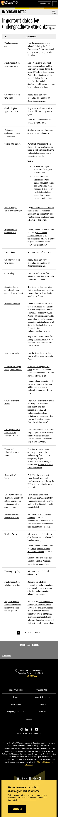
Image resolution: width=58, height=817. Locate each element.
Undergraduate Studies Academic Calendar (39, 550)
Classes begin (10, 273)
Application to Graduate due (10, 231)
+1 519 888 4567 (31, 676)
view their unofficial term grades (40, 110)
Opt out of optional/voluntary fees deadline (12, 133)
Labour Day (9, 252)
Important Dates (29, 645)
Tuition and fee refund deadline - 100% (11, 452)
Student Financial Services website (40, 466)
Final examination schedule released (12, 516)
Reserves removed (12, 303)
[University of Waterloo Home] (9, 3)
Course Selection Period (41, 400)
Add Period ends (11, 352)
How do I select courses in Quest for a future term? (39, 420)
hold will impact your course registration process (40, 386)
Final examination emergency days (12, 64)
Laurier (31, 273)
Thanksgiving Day (12, 571)
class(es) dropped (37, 481)
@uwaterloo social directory (29, 733)
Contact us (6, 655)
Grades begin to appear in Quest (11, 110)
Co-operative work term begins (12, 261)
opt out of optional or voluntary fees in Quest (40, 131)
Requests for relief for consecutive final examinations (40, 583)
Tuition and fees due (12, 143)
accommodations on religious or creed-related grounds (40, 604)
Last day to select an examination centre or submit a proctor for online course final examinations (13, 500)
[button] (44, 3)
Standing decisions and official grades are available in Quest (13, 289)
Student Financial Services (42, 207)
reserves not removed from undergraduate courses (41, 338)
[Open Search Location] (54, 3)
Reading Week (10, 534)
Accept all (17, 808)
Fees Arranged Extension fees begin (13, 209)
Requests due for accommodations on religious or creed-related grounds (12, 606)
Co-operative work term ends (12, 96)
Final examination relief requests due (12, 583)
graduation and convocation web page (37, 234)
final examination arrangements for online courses (40, 497)
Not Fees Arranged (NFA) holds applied (13, 368)
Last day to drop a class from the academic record (12, 432)
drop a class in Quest (36, 441)
